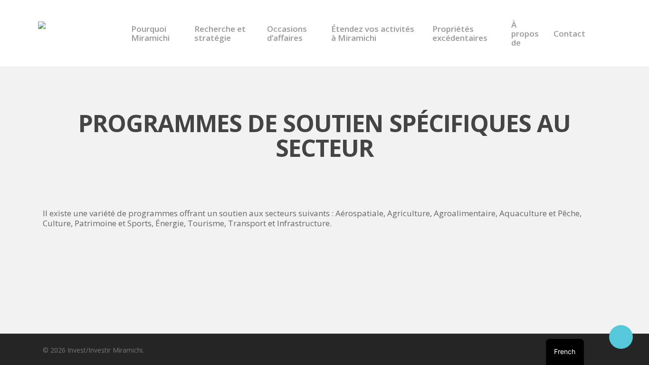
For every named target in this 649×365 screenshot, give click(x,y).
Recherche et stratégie (220, 33)
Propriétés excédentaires (459, 33)
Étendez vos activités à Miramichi (372, 33)
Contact (569, 33)
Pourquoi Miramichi (150, 33)
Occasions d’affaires (287, 33)
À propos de (525, 33)
